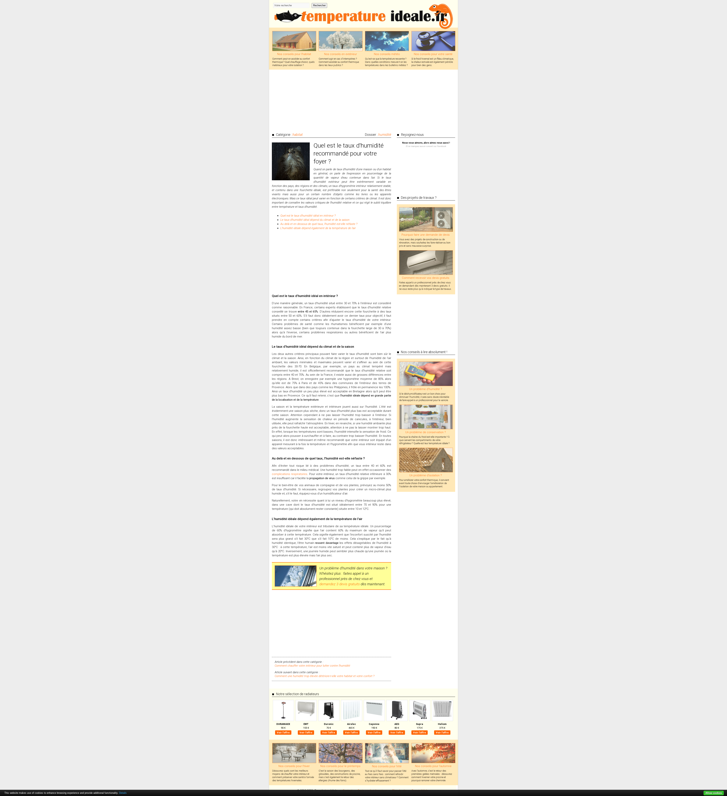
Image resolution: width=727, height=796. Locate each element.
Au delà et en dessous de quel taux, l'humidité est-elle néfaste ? (318, 224)
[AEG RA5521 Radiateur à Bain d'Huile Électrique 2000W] (396, 710)
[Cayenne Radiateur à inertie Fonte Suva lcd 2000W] (374, 710)
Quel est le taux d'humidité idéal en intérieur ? (308, 215)
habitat (298, 135)
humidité (384, 135)
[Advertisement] (364, 98)
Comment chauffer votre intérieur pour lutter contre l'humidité (312, 665)
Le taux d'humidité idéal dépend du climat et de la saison (314, 220)
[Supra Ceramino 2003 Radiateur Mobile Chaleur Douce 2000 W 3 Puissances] (419, 710)
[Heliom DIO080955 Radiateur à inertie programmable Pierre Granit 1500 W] (442, 710)
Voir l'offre (283, 732)
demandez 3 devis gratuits (339, 584)
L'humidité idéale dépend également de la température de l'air (318, 228)
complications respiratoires (289, 474)
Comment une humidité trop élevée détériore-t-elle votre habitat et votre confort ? (324, 676)
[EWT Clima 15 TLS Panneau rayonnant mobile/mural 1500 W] (306, 710)
